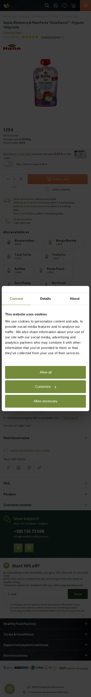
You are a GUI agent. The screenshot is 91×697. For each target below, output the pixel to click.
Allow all (45, 372)
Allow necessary (45, 401)
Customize (43, 386)
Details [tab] (45, 298)
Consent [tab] (16, 298)
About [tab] (75, 298)
